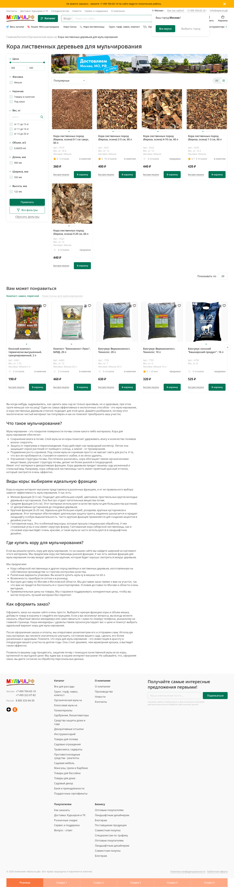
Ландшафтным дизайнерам (112, 815)
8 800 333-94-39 (25, 700)
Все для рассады (64, 686)
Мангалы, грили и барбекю (71, 768)
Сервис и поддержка (96, 10)
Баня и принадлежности (69, 788)
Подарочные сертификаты (70, 793)
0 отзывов (153, 158)
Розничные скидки (65, 820)
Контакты (11, 10)
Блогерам (101, 820)
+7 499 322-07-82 (26, 695)
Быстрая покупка (61, 174)
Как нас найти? (175, 11)
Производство (104, 691)
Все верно (165, 28)
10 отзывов (110, 158)
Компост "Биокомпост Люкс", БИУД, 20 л (72, 350)
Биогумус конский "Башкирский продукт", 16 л (205, 350)
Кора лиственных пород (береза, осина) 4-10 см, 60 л (160, 137)
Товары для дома (64, 778)
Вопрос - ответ (63, 830)
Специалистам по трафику (111, 835)
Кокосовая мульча (65, 705)
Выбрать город (190, 28)
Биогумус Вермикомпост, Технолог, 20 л (114, 350)
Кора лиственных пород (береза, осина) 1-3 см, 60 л (205, 137)
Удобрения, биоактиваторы (71, 715)
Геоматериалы (63, 710)
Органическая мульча (42, 37)
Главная (11, 37)
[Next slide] (226, 27)
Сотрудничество (60, 10)
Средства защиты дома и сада (69, 722)
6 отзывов (201, 158)
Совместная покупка (108, 830)
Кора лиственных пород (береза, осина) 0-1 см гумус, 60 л (71, 139)
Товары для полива (66, 739)
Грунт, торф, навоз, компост (66, 693)
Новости (77, 10)
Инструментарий (64, 734)
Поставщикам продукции (111, 825)
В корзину (82, 174)
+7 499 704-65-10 (26, 691)
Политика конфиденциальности (187, 871)
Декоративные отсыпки (69, 729)
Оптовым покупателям (109, 810)
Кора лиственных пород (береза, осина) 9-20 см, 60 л (71, 232)
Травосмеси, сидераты (68, 749)
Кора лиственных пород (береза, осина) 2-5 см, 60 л (115, 137)
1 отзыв (153, 371)
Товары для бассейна (67, 773)
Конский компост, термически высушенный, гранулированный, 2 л (25, 352)
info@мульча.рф (219, 10)
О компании (118, 10)
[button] (70, 131)
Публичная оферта (217, 871)
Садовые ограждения (67, 744)
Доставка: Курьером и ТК (34, 10)
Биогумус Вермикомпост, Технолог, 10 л (159, 350)
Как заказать (62, 810)
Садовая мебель (64, 763)
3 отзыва (64, 158)
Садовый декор (63, 783)
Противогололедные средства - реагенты (67, 756)
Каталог (50, 18)
